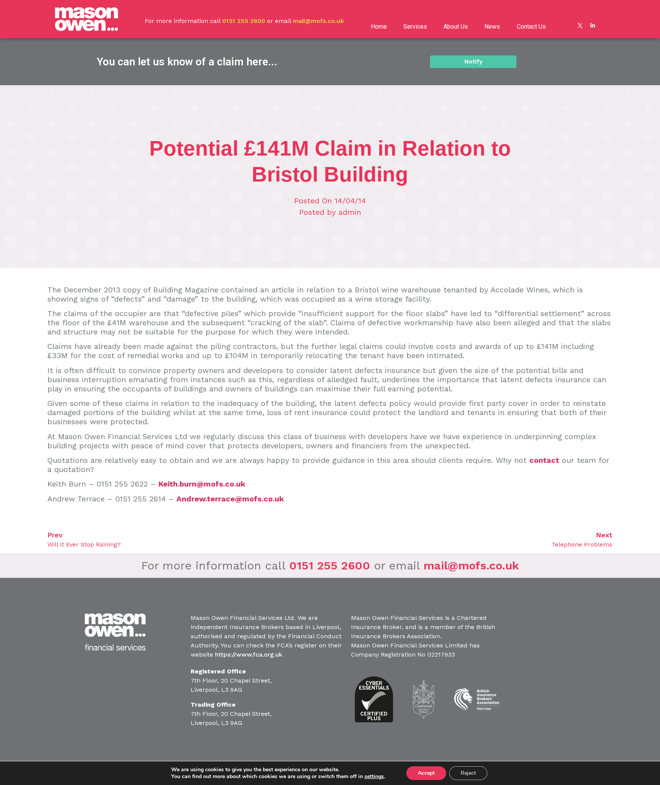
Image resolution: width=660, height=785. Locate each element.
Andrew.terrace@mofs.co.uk (230, 498)
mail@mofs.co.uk (318, 20)
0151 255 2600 (243, 20)
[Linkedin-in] (592, 25)
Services (415, 26)
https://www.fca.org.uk (248, 654)
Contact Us (531, 26)
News (492, 26)
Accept (426, 773)
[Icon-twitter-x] (580, 25)
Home (379, 26)
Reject (468, 773)
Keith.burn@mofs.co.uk (202, 483)
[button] (473, 61)
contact (544, 460)
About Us (455, 26)
